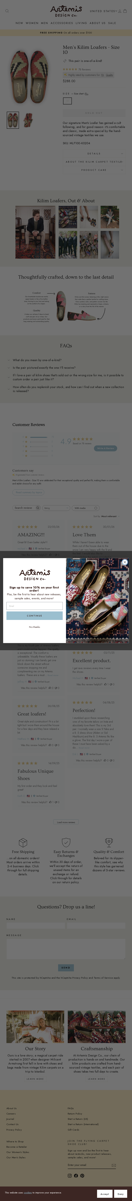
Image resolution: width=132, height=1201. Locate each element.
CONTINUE (34, 615)
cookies (28, 1192)
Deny (121, 1194)
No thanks (34, 627)
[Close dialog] (125, 562)
